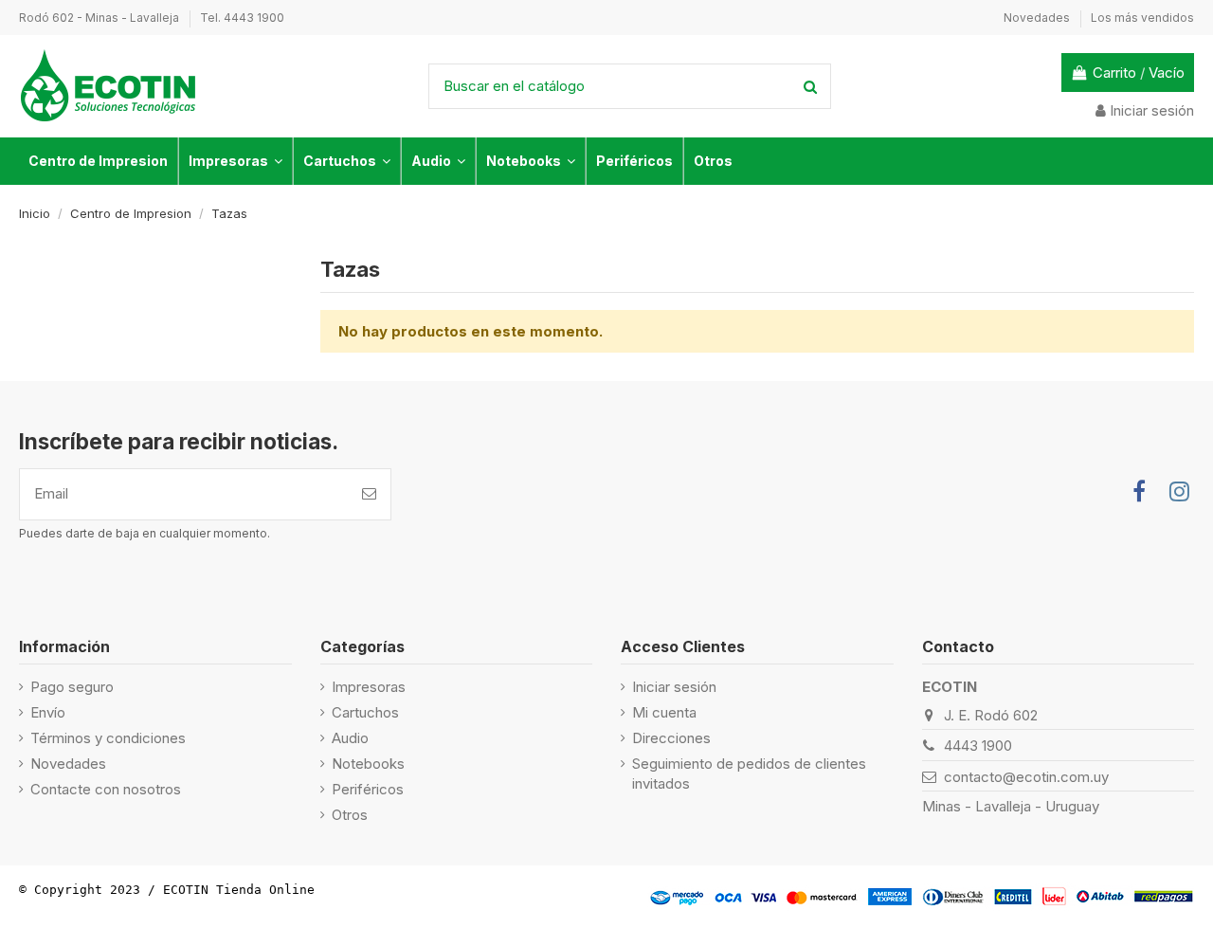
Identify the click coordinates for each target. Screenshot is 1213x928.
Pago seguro (72, 687)
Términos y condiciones (108, 738)
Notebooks (368, 764)
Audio (350, 738)
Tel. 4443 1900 (242, 17)
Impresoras (369, 687)
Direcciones (671, 738)
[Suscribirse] (369, 494)
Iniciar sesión (674, 687)
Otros (350, 815)
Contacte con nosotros (105, 789)
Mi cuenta (664, 712)
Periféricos (368, 789)
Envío (47, 712)
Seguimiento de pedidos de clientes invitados (749, 773)
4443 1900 (978, 746)
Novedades (1038, 17)
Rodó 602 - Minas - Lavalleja (100, 17)
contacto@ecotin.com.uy (1026, 777)
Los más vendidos (1142, 17)
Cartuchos (365, 712)
